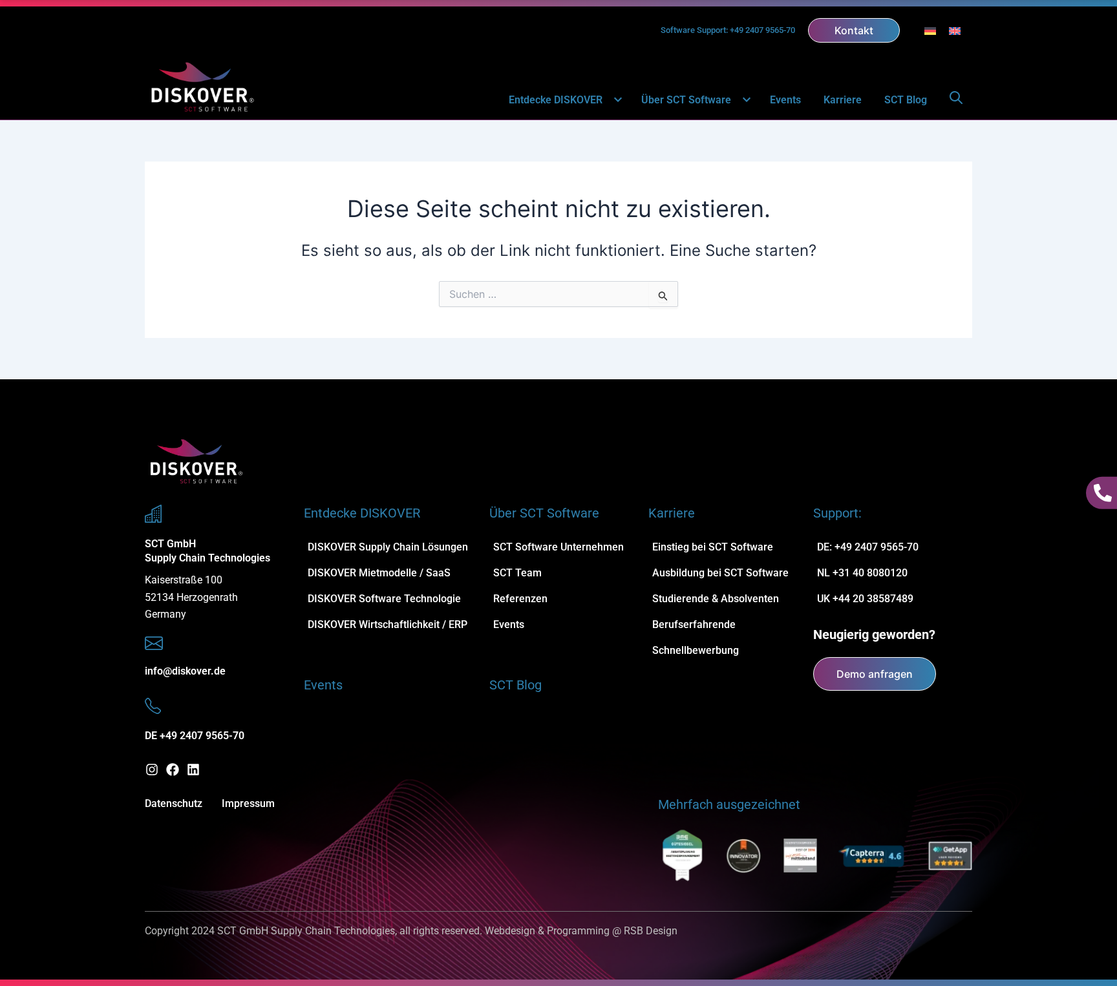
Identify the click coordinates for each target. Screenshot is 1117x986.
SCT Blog (905, 100)
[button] (610, 100)
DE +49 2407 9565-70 (194, 735)
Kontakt (854, 30)
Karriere (843, 100)
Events (785, 100)
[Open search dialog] (956, 100)
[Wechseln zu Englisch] (954, 30)
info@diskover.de (185, 671)
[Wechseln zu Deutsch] (930, 30)
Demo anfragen (874, 673)
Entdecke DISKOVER (555, 100)
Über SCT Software (686, 100)
